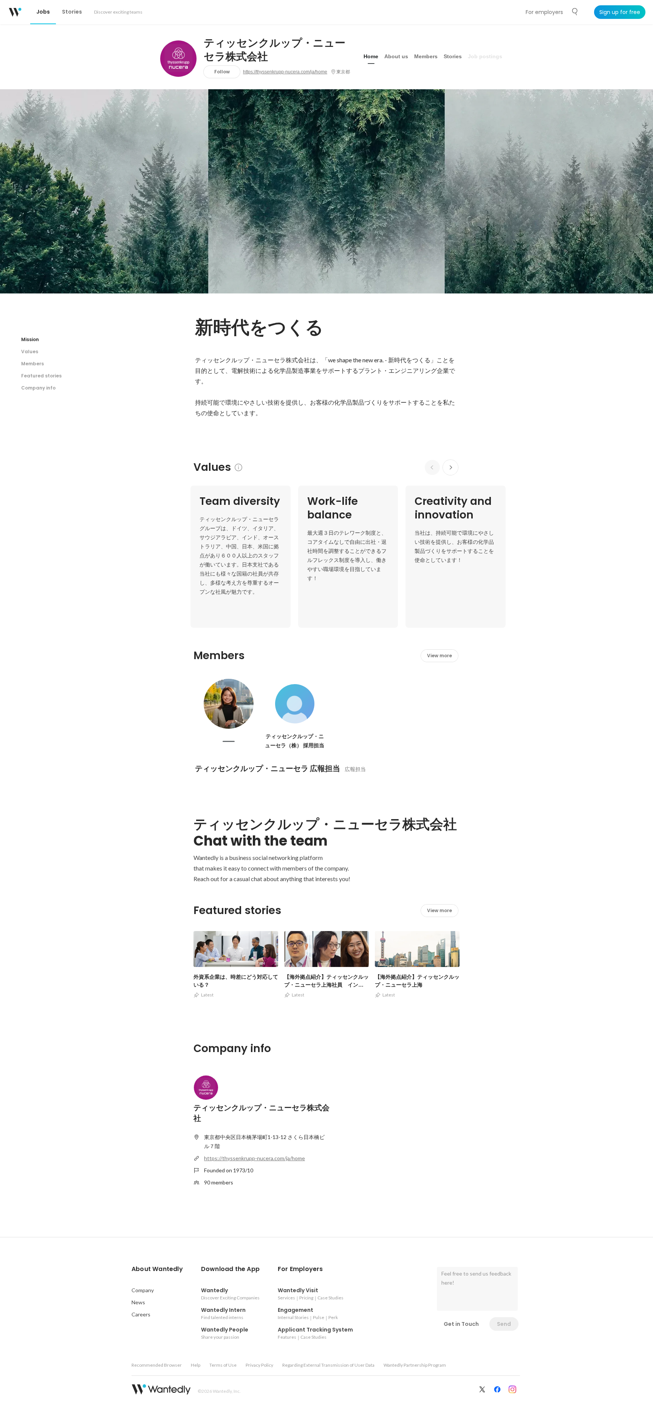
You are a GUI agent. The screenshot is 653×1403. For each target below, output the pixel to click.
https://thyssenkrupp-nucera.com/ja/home (285, 71)
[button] (157, 1269)
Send (504, 1324)
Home (371, 56)
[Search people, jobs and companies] (575, 11)
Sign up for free (619, 12)
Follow (222, 71)
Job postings (485, 56)
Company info (38, 388)
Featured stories (41, 375)
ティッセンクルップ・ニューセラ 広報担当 (267, 768)
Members (426, 56)
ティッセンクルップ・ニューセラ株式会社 (274, 50)
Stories (453, 56)
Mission (30, 339)
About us (396, 56)
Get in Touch (461, 1324)
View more (439, 655)
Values (29, 351)
